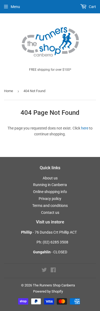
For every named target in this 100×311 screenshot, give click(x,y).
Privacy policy (50, 198)
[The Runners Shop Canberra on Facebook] (53, 271)
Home (8, 91)
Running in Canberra (50, 185)
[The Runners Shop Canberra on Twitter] (44, 271)
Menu (15, 7)
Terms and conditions (50, 205)
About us (50, 178)
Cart (92, 7)
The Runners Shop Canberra (54, 285)
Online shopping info (50, 192)
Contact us (50, 212)
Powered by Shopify (48, 291)
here (84, 128)
